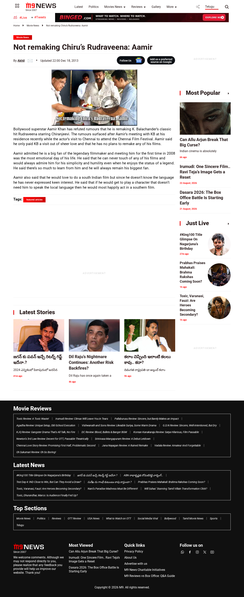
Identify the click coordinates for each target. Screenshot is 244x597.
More (170, 7)
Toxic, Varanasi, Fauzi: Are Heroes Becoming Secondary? (48, 488)
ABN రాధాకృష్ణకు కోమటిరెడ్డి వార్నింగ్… (143, 475)
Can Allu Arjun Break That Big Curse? (93, 551)
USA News (93, 518)
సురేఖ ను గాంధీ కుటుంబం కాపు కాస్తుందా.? (109, 481)
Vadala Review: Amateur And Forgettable (177, 445)
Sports (214, 518)
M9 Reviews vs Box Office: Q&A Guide (149, 576)
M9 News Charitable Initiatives (144, 570)
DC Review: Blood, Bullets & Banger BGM (104, 432)
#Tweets (40, 17)
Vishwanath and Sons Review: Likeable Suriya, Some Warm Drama (119, 425)
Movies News (113, 7)
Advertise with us (135, 563)
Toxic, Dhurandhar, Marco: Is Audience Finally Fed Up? (47, 495)
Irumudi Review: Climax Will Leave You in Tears (81, 418)
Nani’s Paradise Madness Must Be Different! (113, 488)
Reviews (136, 7)
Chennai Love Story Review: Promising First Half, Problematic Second (56, 445)
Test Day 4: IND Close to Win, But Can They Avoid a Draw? (48, 481)
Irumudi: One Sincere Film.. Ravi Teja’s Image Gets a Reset (94, 559)
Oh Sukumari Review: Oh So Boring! (36, 452)
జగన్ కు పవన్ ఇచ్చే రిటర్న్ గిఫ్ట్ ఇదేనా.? (97, 475)
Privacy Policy (133, 551)
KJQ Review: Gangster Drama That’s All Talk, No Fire (45, 432)
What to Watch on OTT (118, 518)
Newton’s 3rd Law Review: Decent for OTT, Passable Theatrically (52, 438)
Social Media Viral (148, 518)
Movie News (33, 25)
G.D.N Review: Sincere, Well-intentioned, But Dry (190, 425)
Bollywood (170, 518)
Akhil (21, 60)
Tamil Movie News (193, 518)
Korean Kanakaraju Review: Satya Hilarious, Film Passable (166, 432)
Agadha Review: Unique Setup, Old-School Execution (45, 425)
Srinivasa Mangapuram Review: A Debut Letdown (123, 438)
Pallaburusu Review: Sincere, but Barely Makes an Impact (147, 418)
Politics (94, 7)
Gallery (156, 7)
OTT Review (74, 518)
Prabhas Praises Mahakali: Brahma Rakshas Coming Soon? (171, 481)
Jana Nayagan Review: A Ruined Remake (125, 445)
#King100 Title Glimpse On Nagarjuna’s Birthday (43, 475)
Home (16, 25)
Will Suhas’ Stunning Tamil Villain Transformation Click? (175, 488)
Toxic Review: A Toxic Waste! (32, 418)
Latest (79, 7)
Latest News (29, 465)
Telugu (209, 6)
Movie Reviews (32, 408)
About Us (130, 557)
